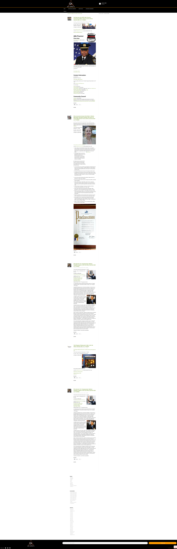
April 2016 (71, 530)
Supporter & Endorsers (85, 21)
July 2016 (71, 527)
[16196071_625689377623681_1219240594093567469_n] (69, 265)
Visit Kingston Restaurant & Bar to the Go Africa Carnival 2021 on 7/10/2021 (83, 346)
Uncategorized (72, 503)
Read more (75, 374)
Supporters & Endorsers (72, 8)
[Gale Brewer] (69, 117)
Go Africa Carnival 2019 (73, 493)
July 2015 (71, 533)
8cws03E (90, 21)
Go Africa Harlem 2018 (73, 499)
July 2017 (71, 522)
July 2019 (71, 513)
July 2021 (71, 511)
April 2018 (71, 519)
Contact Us (71, 486)
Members (71, 483)
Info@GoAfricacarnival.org (79, 30)
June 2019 (71, 514)
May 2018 (71, 518)
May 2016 (71, 529)
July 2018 (71, 516)
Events (71, 480)
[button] (2, 546)
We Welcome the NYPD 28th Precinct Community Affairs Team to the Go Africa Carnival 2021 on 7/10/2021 (83, 19)
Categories (71, 478)
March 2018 (71, 520)
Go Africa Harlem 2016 (73, 497)
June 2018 (71, 517)
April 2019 (71, 515)
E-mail (87, 89)
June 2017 (71, 523)
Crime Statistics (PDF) (77, 71)
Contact (71, 479)
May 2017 (71, 524)
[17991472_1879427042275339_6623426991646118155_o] (69, 19)
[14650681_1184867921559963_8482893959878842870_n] (69, 347)
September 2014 (72, 534)
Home (64, 8)
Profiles (65, 11)
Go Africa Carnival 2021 (80, 21)
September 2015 (72, 531)
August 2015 (72, 532)
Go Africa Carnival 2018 (73, 492)
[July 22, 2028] (100, 4)
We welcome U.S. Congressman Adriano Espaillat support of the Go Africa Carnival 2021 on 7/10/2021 (85, 265)
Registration (81, 8)
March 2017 (71, 526)
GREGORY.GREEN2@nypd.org (79, 83)
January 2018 (72, 521)
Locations (71, 482)
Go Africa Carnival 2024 (73, 496)
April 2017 (71, 525)
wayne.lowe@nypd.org (93, 88)
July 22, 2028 (103, 3)
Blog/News (71, 477)
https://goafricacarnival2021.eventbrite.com (79, 29)
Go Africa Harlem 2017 (73, 498)
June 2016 (71, 528)
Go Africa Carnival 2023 (73, 495)
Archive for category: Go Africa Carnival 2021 (75, 13)
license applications (72, 500)
